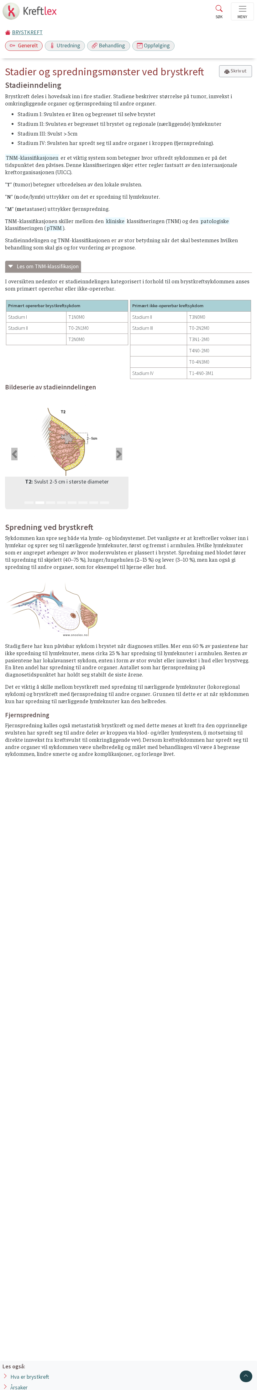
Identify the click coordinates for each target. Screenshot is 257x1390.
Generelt (27, 45)
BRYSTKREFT (27, 32)
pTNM (54, 227)
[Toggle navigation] (242, 11)
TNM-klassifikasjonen (32, 157)
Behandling (112, 45)
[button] (14, 454)
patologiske (215, 220)
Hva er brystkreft (29, 1376)
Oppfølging (157, 45)
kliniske (115, 220)
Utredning (68, 45)
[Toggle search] (219, 13)
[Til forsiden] (30, 13)
